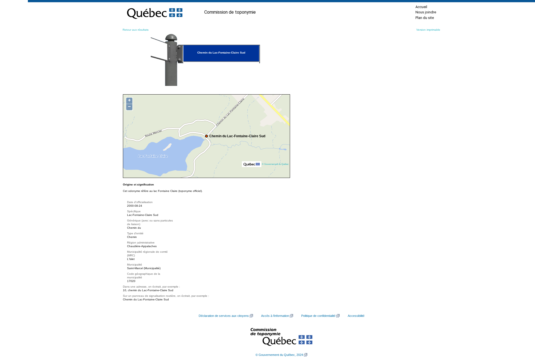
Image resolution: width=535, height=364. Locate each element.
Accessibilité (356, 315)
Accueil (421, 7)
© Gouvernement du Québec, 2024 (279, 354)
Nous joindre (425, 12)
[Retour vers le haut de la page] (521, 333)
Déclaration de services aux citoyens (224, 315)
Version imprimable (428, 29)
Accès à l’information (275, 315)
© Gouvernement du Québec (275, 164)
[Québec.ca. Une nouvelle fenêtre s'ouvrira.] (155, 12)
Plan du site (424, 18)
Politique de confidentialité (318, 315)
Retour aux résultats (136, 29)
